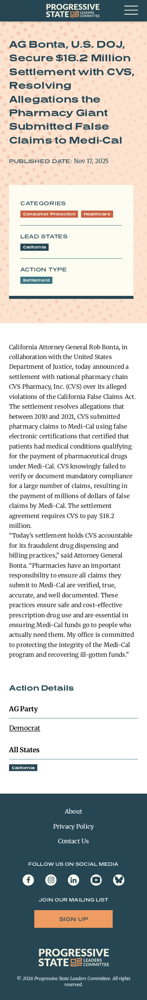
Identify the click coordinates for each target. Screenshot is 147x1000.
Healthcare (97, 214)
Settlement (36, 280)
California (34, 247)
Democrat (24, 728)
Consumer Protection (49, 214)
